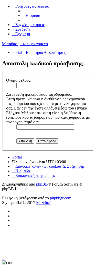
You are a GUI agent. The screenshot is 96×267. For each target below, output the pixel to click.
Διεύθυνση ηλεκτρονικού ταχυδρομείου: (39, 94)
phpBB (42, 184)
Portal (17, 52)
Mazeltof (43, 202)
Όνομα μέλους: (18, 80)
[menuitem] (31, 15)
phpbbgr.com (60, 198)
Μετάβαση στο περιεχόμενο (25, 44)
